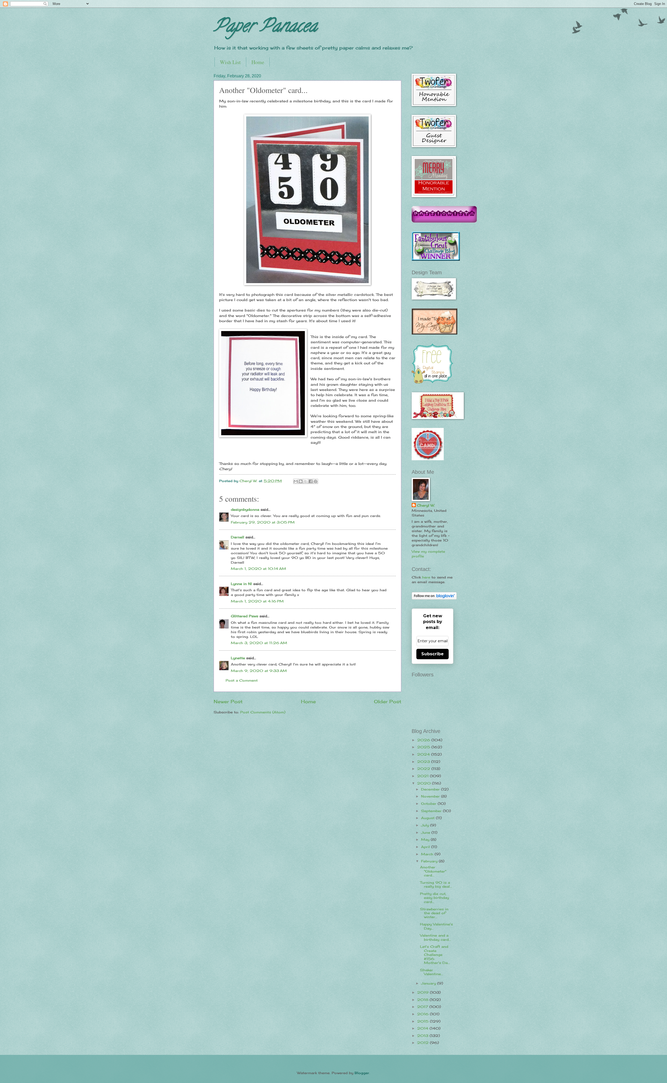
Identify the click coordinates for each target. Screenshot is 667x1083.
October (429, 803)
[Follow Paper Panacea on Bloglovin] (434, 598)
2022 (424, 769)
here (426, 577)
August (428, 818)
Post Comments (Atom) (262, 712)
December (431, 789)
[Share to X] (305, 481)
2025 (424, 747)
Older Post (387, 701)
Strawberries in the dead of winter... (434, 913)
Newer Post (228, 701)
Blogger (362, 1073)
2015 (423, 1021)
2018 (423, 1000)
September (432, 811)
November (431, 796)
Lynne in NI (241, 584)
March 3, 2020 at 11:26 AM (259, 643)
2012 (423, 1043)
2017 (423, 1007)
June (426, 832)
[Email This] (295, 481)
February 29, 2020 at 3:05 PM (263, 522)
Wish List (230, 62)
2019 (423, 992)
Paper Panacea (265, 28)
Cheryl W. (426, 505)
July (425, 825)
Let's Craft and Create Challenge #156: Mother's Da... (435, 954)
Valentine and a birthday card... (435, 937)
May (426, 839)
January (429, 983)
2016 (423, 1014)
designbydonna (245, 509)
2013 (423, 1036)
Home (257, 62)
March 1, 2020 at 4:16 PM (257, 601)
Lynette (238, 658)
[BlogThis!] (300, 481)
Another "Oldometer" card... (433, 871)
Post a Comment (242, 680)
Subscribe (432, 653)
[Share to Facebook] (310, 481)
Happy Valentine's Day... (436, 926)
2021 (423, 776)
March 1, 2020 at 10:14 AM (258, 569)
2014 (423, 1028)
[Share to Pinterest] (315, 481)
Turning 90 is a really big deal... (436, 884)
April (426, 847)
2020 (424, 783)
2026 (424, 740)
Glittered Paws (244, 616)
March (428, 854)
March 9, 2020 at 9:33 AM (259, 671)
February (430, 861)
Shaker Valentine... (431, 972)
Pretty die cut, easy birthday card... (434, 898)
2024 (424, 754)
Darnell (237, 537)
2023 (424, 762)
